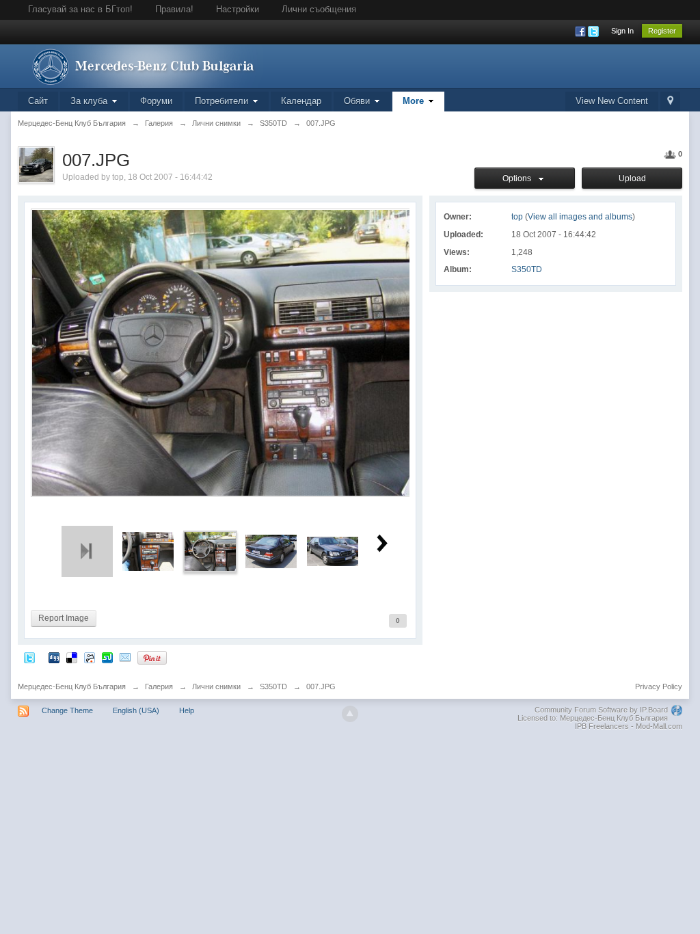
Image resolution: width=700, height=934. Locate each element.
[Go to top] (350, 714)
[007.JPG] (210, 551)
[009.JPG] (148, 551)
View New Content (612, 101)
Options (518, 178)
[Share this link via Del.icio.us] (71, 657)
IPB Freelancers (602, 726)
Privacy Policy (658, 686)
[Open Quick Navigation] (670, 101)
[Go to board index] (140, 65)
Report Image (63, 618)
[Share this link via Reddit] (89, 657)
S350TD (526, 269)
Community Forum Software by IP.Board (601, 710)
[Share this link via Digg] (54, 657)
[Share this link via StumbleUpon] (107, 657)
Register (662, 31)
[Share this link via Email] (125, 657)
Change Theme (67, 710)
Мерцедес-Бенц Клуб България (72, 686)
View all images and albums (580, 217)
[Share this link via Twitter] (29, 657)
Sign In (622, 31)
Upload (632, 178)
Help (186, 710)
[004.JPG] (271, 551)
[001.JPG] (332, 551)
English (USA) (136, 710)
